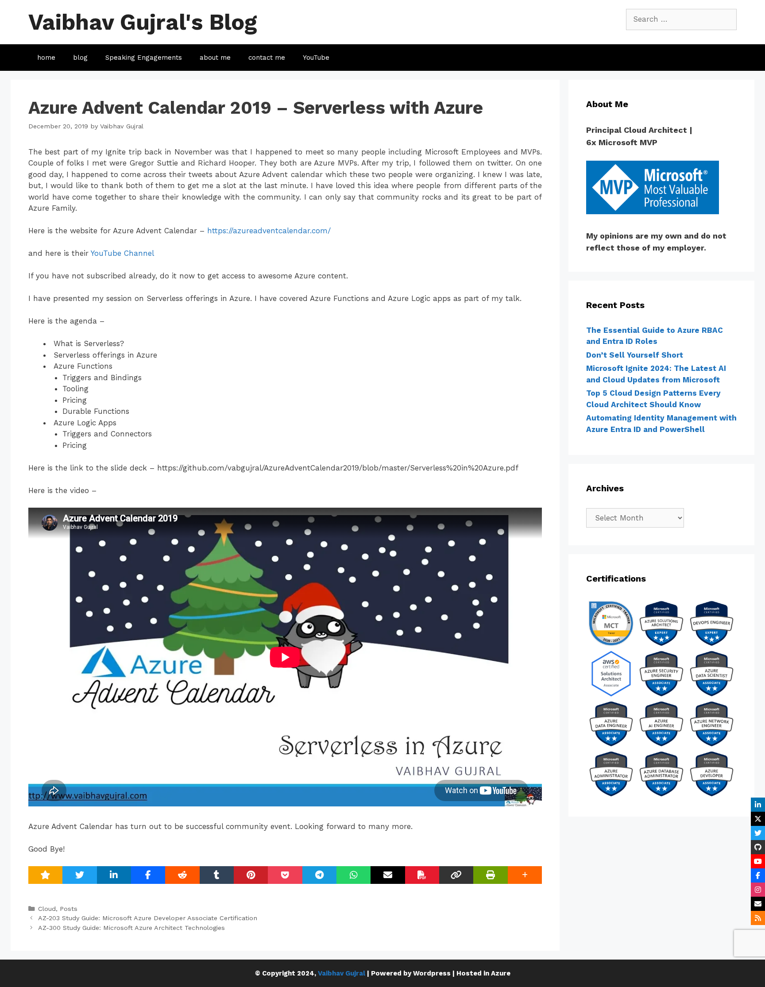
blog (80, 58)
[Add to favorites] (45, 875)
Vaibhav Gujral (341, 973)
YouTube (316, 58)
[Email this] (388, 875)
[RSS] (758, 918)
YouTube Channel (122, 253)
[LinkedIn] (758, 805)
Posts (68, 909)
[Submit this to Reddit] (182, 875)
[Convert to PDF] (422, 875)
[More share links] (525, 875)
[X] (758, 819)
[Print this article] (490, 875)
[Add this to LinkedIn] (114, 875)
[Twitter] (758, 833)
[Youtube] (758, 861)
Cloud (47, 909)
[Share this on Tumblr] (217, 875)
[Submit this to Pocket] (285, 875)
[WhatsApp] (353, 875)
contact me (266, 58)
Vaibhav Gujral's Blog (142, 22)
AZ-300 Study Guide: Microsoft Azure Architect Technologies (131, 928)
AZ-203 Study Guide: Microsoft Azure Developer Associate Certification (147, 918)
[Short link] (456, 875)
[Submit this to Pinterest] (251, 875)
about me (215, 58)
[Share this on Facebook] (148, 875)
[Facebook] (758, 875)
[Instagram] (758, 890)
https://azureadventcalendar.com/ (269, 230)
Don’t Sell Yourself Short (634, 355)
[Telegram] (319, 875)
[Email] (758, 904)
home (46, 58)
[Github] (758, 847)
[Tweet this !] (79, 875)
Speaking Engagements (143, 58)
